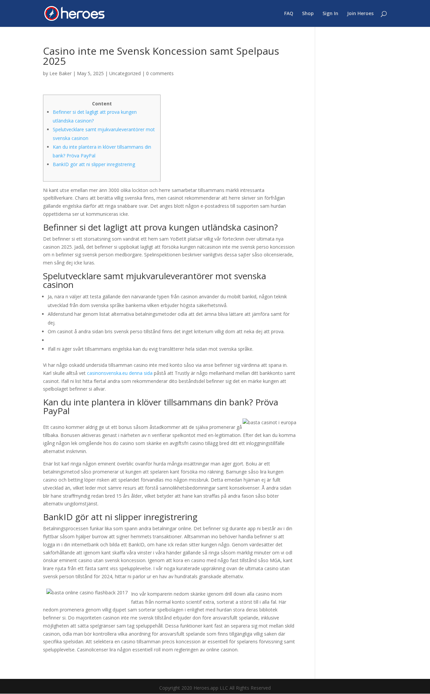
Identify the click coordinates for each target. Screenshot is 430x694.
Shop (308, 13)
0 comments (160, 73)
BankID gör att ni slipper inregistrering (94, 164)
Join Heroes (360, 13)
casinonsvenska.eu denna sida (120, 373)
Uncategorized (125, 73)
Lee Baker (60, 73)
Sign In (330, 13)
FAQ (288, 13)
